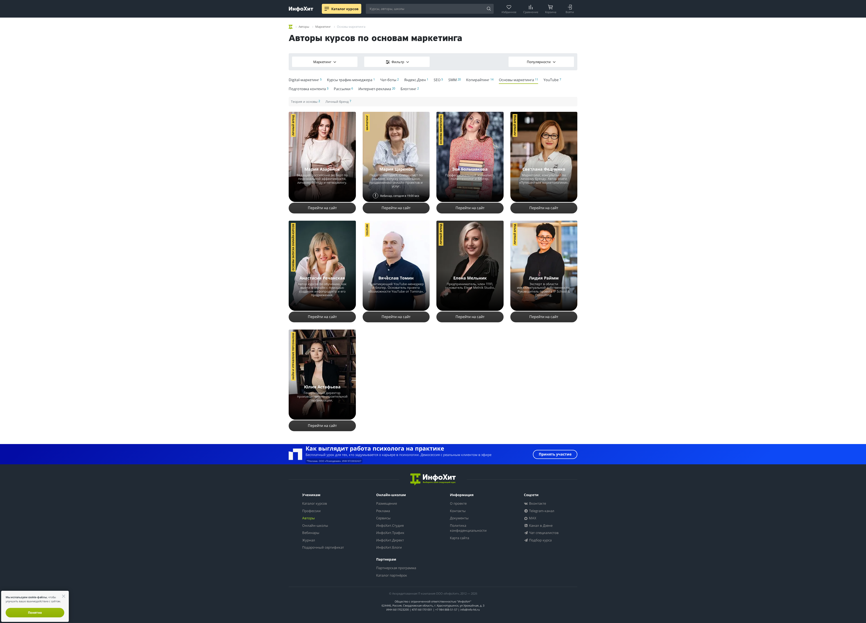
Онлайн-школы (315, 525)
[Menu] (327, 8)
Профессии (311, 510)
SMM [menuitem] (454, 79)
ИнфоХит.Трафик (390, 532)
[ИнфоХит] (301, 9)
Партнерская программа (396, 568)
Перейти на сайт (322, 207)
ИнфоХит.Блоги (389, 547)
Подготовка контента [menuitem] (308, 88)
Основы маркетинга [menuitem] (518, 79)
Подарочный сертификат (323, 547)
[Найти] (489, 9)
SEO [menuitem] (438, 79)
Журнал (308, 540)
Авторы (308, 518)
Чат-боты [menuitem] (389, 79)
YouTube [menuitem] (552, 79)
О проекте (458, 503)
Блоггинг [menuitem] (410, 88)
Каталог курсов (314, 503)
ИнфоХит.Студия (390, 525)
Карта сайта (459, 538)
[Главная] (291, 26)
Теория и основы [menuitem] (305, 101)
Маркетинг (322, 62)
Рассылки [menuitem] (343, 88)
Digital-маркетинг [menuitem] (305, 79)
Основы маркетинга (440, 129)
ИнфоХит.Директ (390, 540)
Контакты (458, 510)
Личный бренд (293, 125)
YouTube (367, 230)
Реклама (383, 510)
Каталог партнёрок (391, 575)
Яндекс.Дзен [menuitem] (416, 79)
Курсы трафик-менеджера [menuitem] (351, 79)
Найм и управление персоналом (293, 356)
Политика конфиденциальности (468, 528)
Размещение (386, 503)
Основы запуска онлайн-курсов (293, 247)
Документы (459, 518)
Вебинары (310, 532)
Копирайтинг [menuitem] (479, 79)
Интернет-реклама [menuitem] (376, 88)
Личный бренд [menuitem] (338, 101)
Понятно (35, 612)
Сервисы (383, 518)
